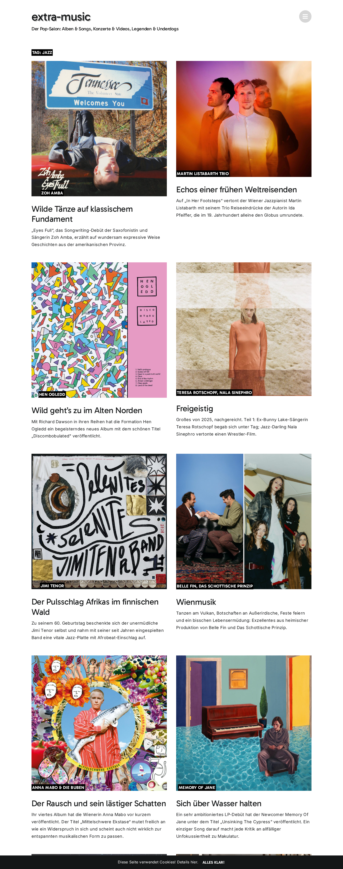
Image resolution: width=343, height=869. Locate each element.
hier (194, 862)
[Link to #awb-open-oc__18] (305, 16)
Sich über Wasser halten (219, 803)
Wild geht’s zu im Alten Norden (87, 410)
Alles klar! (213, 862)
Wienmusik (196, 602)
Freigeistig (194, 408)
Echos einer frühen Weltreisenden (236, 189)
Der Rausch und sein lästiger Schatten (99, 803)
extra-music (61, 16)
